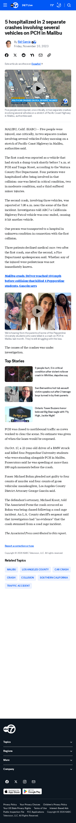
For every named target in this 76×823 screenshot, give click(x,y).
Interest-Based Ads (59, 808)
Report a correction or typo (19, 546)
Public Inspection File (13, 812)
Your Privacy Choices (30, 804)
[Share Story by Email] (40, 55)
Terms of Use (40, 808)
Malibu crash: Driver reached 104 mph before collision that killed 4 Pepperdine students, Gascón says (34, 281)
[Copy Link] (49, 55)
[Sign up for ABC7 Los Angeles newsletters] (33, 782)
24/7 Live (27, 5)
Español (36, 64)
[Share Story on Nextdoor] (32, 55)
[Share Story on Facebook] (7, 55)
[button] (5, 5)
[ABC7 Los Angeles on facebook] (7, 782)
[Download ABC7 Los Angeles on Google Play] (32, 791)
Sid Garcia (24, 42)
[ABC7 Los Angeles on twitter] (16, 782)
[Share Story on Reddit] (23, 55)
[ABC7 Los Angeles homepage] (14, 5)
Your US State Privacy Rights (17, 808)
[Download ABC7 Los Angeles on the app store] (12, 791)
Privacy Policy (10, 804)
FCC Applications (35, 812)
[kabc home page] (9, 729)
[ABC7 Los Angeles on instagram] (24, 782)
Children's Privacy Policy (55, 804)
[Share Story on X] (15, 55)
